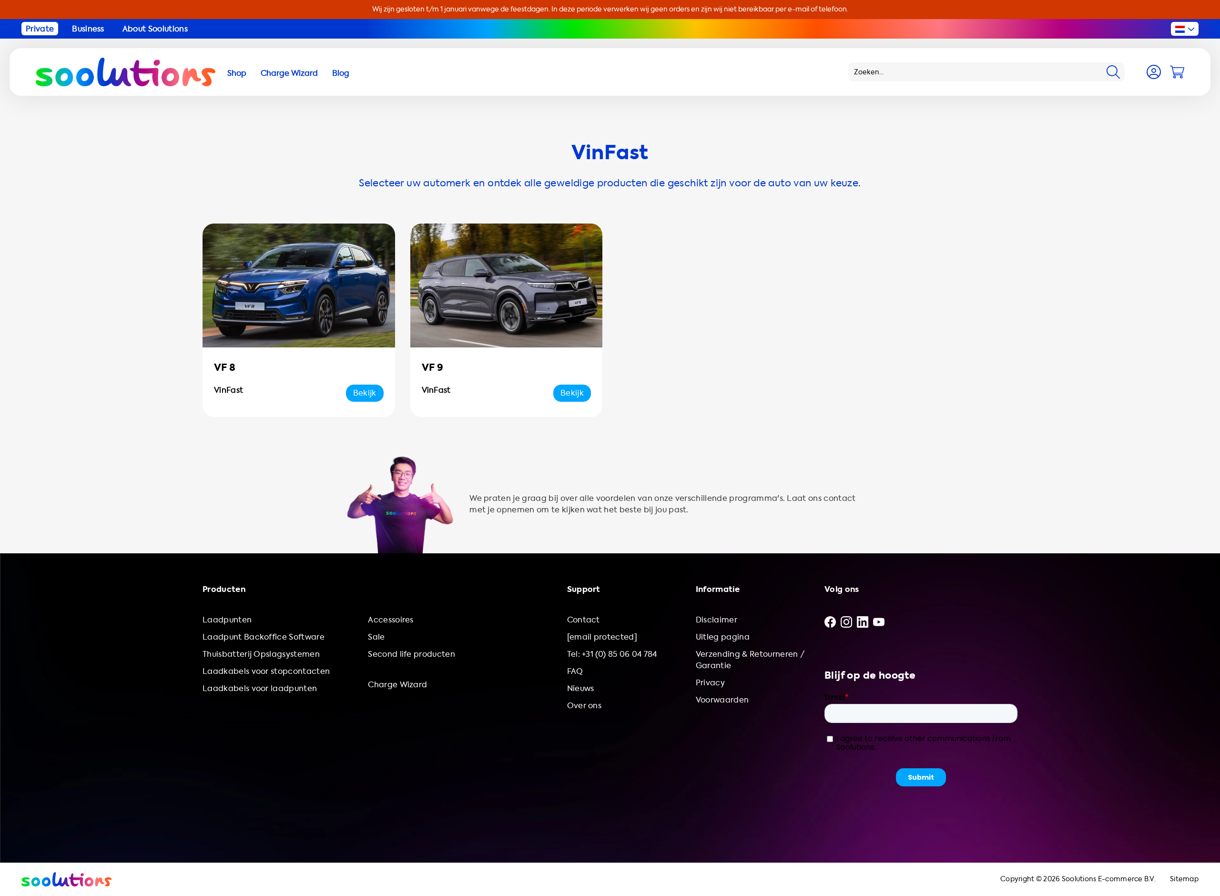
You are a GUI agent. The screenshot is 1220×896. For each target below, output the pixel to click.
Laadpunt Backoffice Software (264, 637)
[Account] (1154, 72)
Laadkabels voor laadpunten (260, 688)
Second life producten (411, 654)
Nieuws (580, 688)
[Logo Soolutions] (125, 72)
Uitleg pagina (723, 637)
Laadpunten (227, 620)
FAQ (575, 671)
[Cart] (1177, 72)
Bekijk (364, 393)
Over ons (584, 706)
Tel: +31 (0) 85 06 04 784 (612, 654)
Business (88, 29)
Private (40, 29)
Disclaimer (716, 620)
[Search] (1113, 72)
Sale (376, 637)
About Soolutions (155, 29)
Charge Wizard (397, 685)
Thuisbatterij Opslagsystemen (261, 654)
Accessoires (391, 620)
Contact (583, 620)
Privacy (710, 683)
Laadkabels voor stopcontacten (266, 671)
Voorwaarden (722, 700)
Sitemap (1184, 879)
